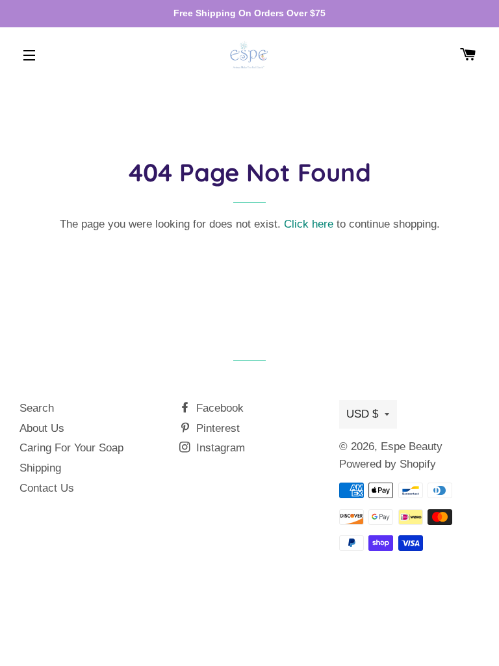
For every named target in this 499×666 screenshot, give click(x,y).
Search (36, 408)
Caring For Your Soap (71, 448)
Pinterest (216, 428)
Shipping (40, 468)
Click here (308, 224)
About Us (41, 428)
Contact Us (46, 488)
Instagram (219, 448)
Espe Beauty (411, 446)
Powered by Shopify (387, 464)
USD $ (362, 414)
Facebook (218, 408)
